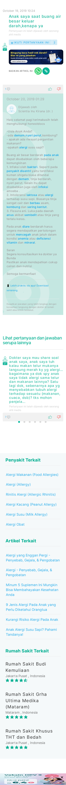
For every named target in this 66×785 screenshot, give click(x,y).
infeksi (43, 187)
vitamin (12, 242)
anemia (23, 238)
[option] (33, 388)
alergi (23, 147)
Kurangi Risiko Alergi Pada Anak (32, 620)
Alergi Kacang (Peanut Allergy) (31, 504)
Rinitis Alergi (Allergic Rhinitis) (31, 494)
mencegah (23, 234)
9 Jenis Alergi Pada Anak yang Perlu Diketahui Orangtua (31, 607)
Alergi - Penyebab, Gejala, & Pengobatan (29, 572)
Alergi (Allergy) (18, 484)
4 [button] (35, 422)
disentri (25, 171)
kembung (13, 207)
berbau (35, 203)
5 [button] (40, 422)
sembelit (30, 215)
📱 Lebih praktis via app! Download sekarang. (27, 288)
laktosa (32, 195)
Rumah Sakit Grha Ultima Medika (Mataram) (26, 700)
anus (10, 215)
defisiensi (43, 238)
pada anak (51, 155)
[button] (33, 89)
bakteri (32, 167)
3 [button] (30, 422)
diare (26, 226)
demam (19, 135)
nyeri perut (33, 135)
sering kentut (37, 207)
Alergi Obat (15, 524)
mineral (29, 242)
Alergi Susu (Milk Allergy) (26, 514)
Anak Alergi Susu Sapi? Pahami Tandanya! (31, 632)
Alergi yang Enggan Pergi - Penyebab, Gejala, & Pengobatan (33, 557)
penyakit (13, 171)
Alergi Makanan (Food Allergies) (32, 475)
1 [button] (19, 422)
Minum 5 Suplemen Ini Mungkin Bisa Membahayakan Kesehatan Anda (32, 590)
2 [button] (24, 422)
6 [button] (46, 422)
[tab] (33, 200)
